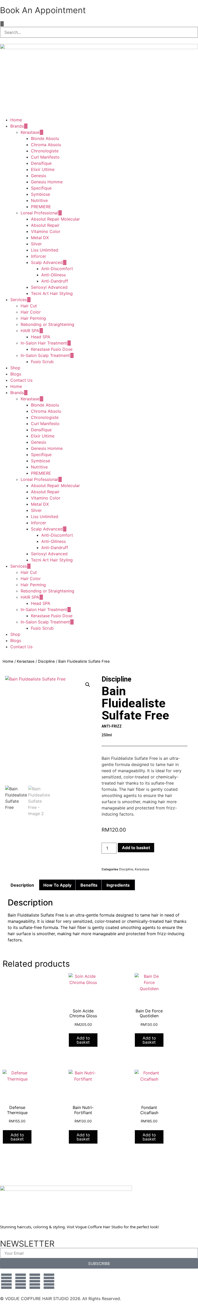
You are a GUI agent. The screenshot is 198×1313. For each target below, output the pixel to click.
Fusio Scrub (42, 361)
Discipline (46, 661)
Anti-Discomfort (57, 268)
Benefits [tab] (88, 885)
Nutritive (39, 200)
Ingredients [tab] (118, 885)
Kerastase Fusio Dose (51, 349)
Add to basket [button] (83, 1040)
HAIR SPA (30, 330)
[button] (99, 24)
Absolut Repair (45, 225)
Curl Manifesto (45, 157)
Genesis (38, 175)
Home (16, 119)
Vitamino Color (45, 231)
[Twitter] (20, 1281)
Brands (17, 126)
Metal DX (40, 237)
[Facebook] (6, 1281)
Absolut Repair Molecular (55, 219)
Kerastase (30, 132)
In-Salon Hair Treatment (44, 343)
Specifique (41, 188)
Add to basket (136, 847)
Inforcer (38, 256)
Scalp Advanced (47, 262)
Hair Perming (33, 318)
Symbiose (40, 194)
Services (18, 299)
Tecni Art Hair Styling (52, 293)
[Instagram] (34, 1281)
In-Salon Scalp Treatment (45, 355)
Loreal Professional (39, 212)
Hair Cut (29, 305)
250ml (107, 735)
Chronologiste (45, 150)
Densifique (41, 163)
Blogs (15, 374)
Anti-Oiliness (53, 274)
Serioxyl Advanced (49, 287)
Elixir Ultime (42, 169)
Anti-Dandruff (54, 281)
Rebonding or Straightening (47, 324)
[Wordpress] (49, 1281)
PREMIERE (41, 206)
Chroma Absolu (46, 144)
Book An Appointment (43, 10)
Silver (36, 243)
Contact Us (21, 380)
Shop (15, 367)
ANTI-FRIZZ (112, 726)
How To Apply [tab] (57, 885)
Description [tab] (22, 885)
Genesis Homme (47, 181)
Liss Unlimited (44, 250)
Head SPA (40, 336)
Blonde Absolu (45, 138)
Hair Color (31, 312)
